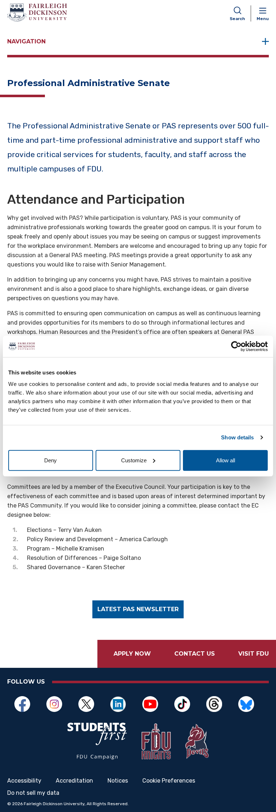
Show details (237, 437)
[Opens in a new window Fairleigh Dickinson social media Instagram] (58, 704)
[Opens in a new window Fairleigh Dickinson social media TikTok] (186, 704)
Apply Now (132, 653)
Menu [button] (263, 18)
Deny (50, 460)
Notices (117, 781)
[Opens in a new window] (97, 741)
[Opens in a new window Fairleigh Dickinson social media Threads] (218, 704)
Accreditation (74, 781)
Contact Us (194, 653)
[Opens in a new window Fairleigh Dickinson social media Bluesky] (250, 704)
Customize (134, 460)
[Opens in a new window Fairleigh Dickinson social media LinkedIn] (122, 704)
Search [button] (237, 18)
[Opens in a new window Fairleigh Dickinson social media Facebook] (26, 704)
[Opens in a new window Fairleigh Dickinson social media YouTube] (154, 704)
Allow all (225, 460)
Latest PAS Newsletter (138, 609)
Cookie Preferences (168, 781)
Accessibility (24, 781)
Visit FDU (253, 653)
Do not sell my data (33, 793)
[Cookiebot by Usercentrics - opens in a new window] (236, 346)
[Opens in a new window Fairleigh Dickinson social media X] (90, 704)
